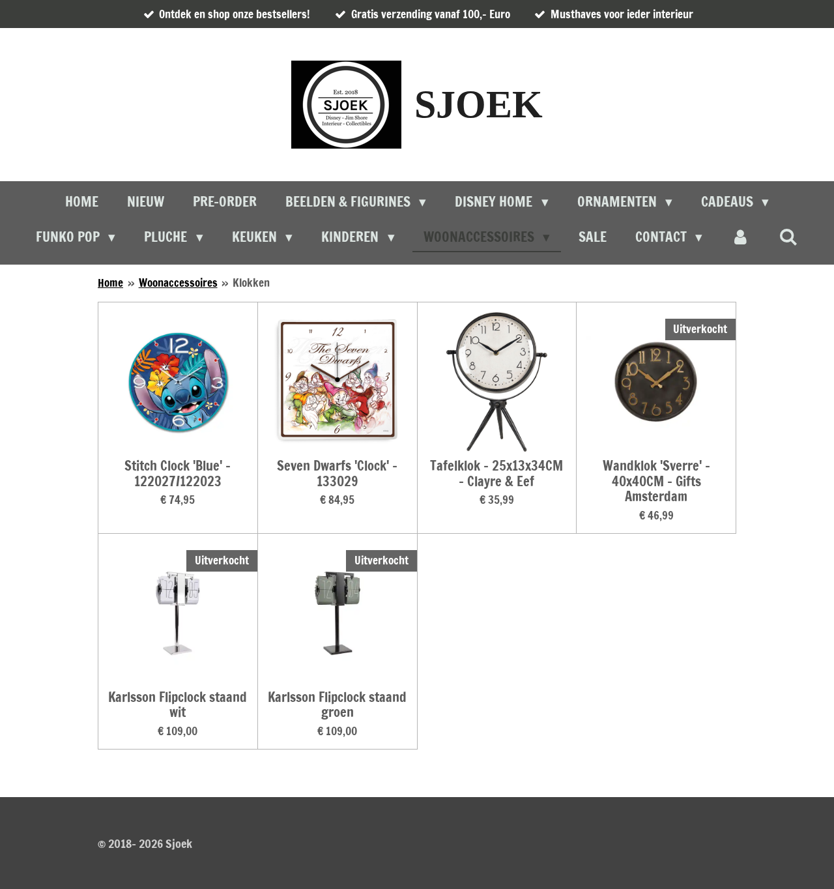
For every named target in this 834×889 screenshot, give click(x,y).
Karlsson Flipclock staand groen (337, 705)
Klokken (251, 282)
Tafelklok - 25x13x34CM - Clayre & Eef (496, 473)
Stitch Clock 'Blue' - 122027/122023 (177, 473)
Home (110, 282)
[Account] (740, 237)
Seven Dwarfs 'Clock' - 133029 (337, 473)
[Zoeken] (788, 236)
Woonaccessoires (178, 282)
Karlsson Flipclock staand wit (177, 705)
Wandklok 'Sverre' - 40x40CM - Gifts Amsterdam (656, 481)
